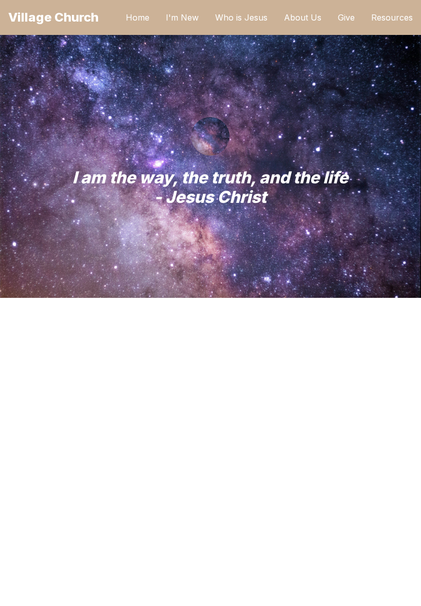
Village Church (53, 17)
